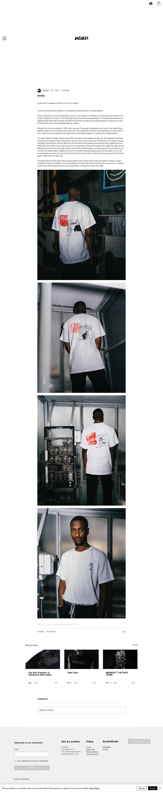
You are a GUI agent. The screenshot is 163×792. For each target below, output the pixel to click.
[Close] (160, 788)
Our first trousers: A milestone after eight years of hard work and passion (40, 674)
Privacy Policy (90, 749)
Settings (142, 788)
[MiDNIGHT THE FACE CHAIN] (120, 659)
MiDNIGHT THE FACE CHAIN (117, 674)
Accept (152, 788)
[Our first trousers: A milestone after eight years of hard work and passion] (43, 659)
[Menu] (4, 38)
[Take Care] (81, 659)
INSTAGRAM (107, 747)
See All (135, 645)
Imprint (88, 747)
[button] (158, 3)
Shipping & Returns (92, 751)
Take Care (72, 673)
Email (16, 749)
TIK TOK (105, 749)
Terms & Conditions (92, 754)
